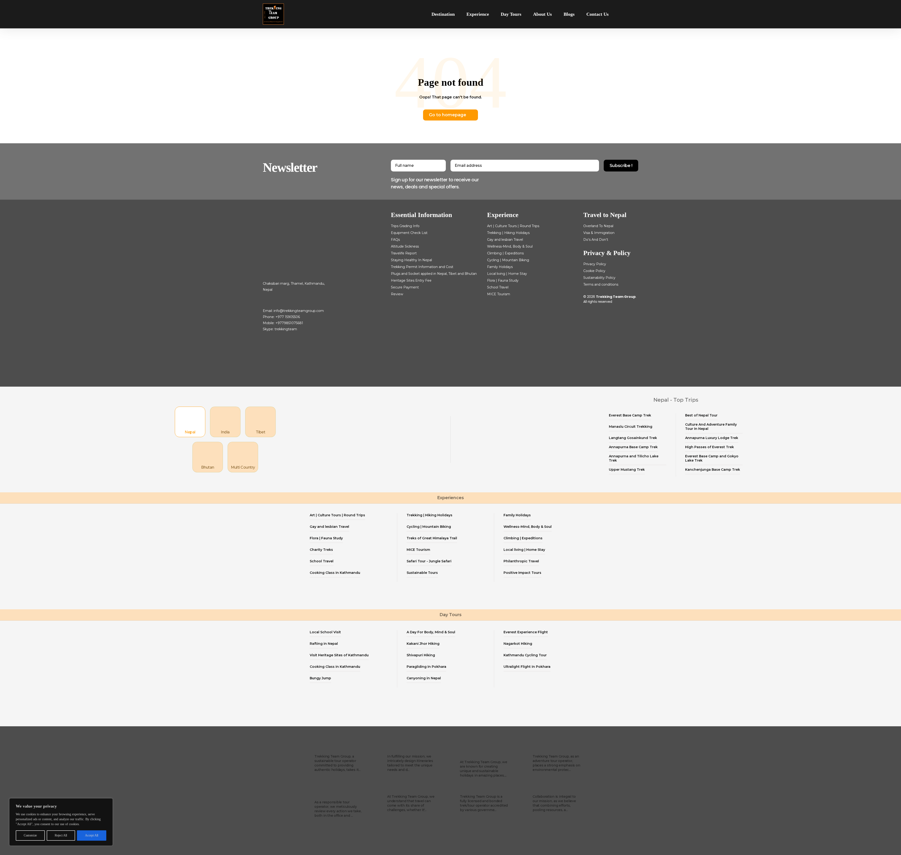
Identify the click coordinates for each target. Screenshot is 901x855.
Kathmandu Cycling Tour (525, 655)
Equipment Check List (409, 233)
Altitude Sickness (405, 246)
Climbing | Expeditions (505, 253)
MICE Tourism (498, 294)
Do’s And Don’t (595, 239)
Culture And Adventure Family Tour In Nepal (711, 426)
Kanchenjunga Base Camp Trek (712, 469)
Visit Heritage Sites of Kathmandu (339, 655)
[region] (61, 822)
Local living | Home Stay (507, 274)
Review (397, 294)
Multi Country (243, 467)
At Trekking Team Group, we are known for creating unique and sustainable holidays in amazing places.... (483, 768)
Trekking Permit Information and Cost (422, 267)
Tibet (260, 432)
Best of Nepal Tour (701, 415)
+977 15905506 (287, 317)
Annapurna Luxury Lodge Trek (711, 438)
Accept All (91, 835)
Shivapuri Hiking (421, 655)
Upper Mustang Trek (627, 469)
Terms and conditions (600, 284)
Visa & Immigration (599, 233)
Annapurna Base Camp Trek (633, 447)
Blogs (569, 14)
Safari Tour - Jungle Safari (429, 561)
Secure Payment (405, 287)
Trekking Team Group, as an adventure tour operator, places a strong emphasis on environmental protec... (556, 763)
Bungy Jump (320, 678)
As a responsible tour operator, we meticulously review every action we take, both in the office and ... (337, 809)
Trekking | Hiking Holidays (508, 233)
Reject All (61, 835)
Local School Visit (325, 632)
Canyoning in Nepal (424, 678)
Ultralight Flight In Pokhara (527, 667)
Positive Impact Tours (522, 573)
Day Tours (511, 14)
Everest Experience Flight (526, 632)
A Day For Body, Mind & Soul (431, 632)
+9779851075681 (289, 323)
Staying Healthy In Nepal (411, 260)
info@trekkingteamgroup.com (299, 311)
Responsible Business (328, 792)
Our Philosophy (550, 749)
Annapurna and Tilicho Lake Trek (633, 458)
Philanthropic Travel (521, 561)
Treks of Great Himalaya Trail (432, 538)
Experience (477, 14)
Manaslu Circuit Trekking (630, 426)
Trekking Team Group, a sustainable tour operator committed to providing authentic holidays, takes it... (337, 763)
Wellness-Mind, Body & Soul (510, 246)
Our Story (325, 749)
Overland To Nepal (598, 226)
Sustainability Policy (599, 278)
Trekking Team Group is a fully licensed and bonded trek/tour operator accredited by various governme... (484, 803)
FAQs (395, 239)
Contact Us (597, 14)
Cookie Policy (594, 271)
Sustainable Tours (422, 573)
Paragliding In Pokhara (426, 667)
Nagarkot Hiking (518, 643)
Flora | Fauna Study (503, 280)
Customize (30, 835)
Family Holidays (500, 267)
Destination (443, 14)
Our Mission (400, 749)
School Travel (497, 287)
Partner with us (550, 789)
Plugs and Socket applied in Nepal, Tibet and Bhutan (434, 274)
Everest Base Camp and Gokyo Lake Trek (711, 458)
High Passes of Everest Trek (709, 447)
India (225, 432)
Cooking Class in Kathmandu (335, 573)
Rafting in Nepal (324, 643)
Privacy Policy (594, 264)
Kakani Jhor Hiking (423, 643)
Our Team (398, 789)
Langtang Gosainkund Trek (633, 438)
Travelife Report (404, 253)
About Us (542, 14)
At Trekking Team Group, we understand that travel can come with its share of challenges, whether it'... (411, 803)
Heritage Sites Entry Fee (411, 280)
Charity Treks (321, 550)
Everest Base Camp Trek (630, 415)
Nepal (190, 432)
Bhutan (207, 467)
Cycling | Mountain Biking (508, 260)
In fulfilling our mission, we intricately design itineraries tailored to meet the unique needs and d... (410, 763)
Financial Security (480, 789)
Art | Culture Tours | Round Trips (513, 226)
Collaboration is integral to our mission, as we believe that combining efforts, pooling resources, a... (554, 803)
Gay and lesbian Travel (505, 239)
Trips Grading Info (405, 226)
